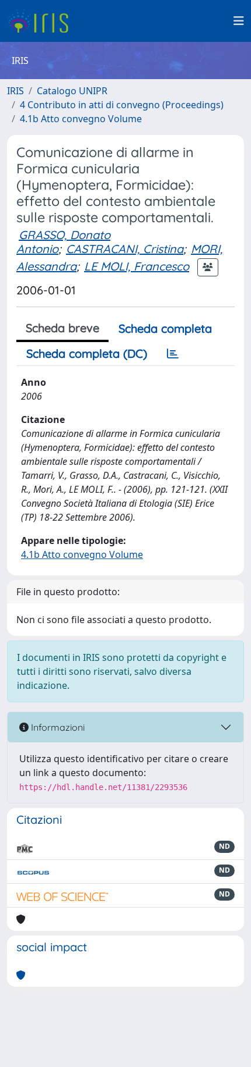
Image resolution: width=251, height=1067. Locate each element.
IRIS (15, 90)
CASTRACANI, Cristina (124, 248)
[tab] (173, 354)
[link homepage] (42, 21)
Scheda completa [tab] (165, 328)
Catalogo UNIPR (72, 90)
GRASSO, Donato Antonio (63, 241)
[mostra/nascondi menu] (238, 21)
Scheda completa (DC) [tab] (86, 353)
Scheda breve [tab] (62, 328)
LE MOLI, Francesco (136, 266)
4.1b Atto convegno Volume (81, 118)
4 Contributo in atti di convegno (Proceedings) (122, 104)
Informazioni (57, 727)
